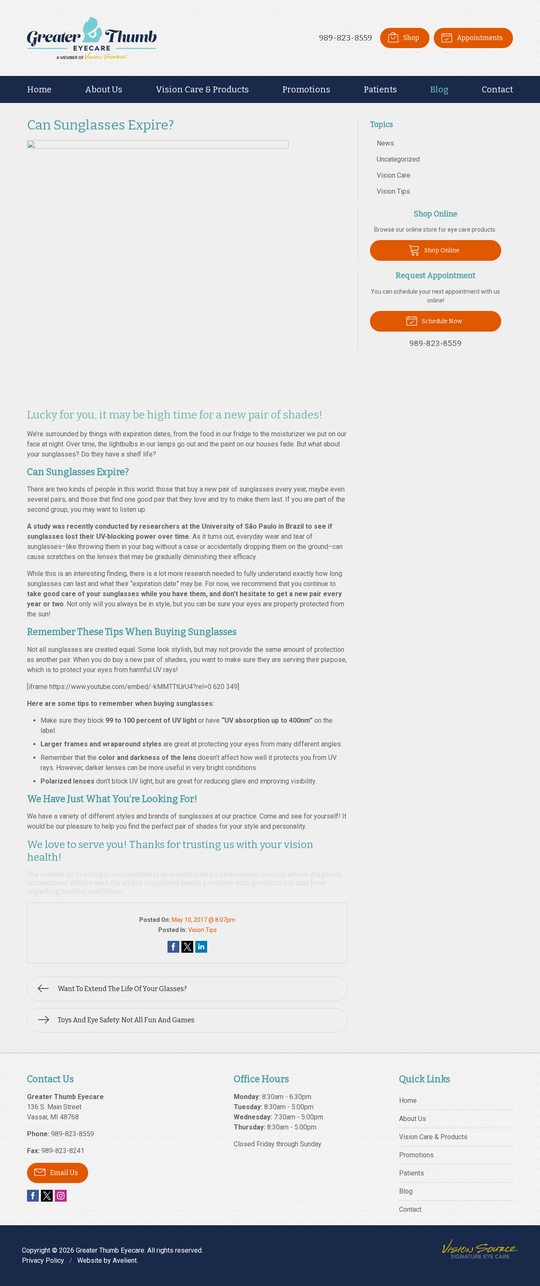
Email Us (63, 1173)
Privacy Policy (43, 1260)
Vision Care (393, 175)
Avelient (125, 1260)
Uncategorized (398, 159)
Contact (497, 89)
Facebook (33, 1196)
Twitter (47, 1196)
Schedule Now (441, 321)
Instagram (61, 1196)
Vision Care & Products (202, 89)
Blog (439, 89)
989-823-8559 (345, 38)
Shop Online (441, 250)
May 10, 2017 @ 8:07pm (203, 919)
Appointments (479, 38)
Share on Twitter (187, 947)
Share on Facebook (173, 947)
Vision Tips (202, 930)
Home (39, 89)
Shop (410, 38)
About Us (103, 89)
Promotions (306, 89)
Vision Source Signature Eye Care (480, 1249)
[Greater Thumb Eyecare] (92, 38)
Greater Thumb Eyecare (110, 1250)
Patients (380, 89)
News (385, 143)
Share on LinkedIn (201, 947)
